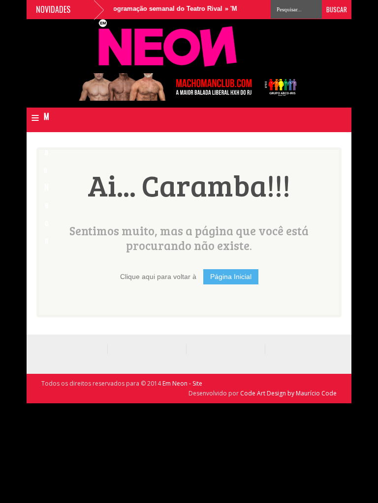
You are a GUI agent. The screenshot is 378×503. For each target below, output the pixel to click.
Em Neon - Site (182, 383)
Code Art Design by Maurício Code (288, 393)
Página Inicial (231, 276)
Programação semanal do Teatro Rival (159, 8)
